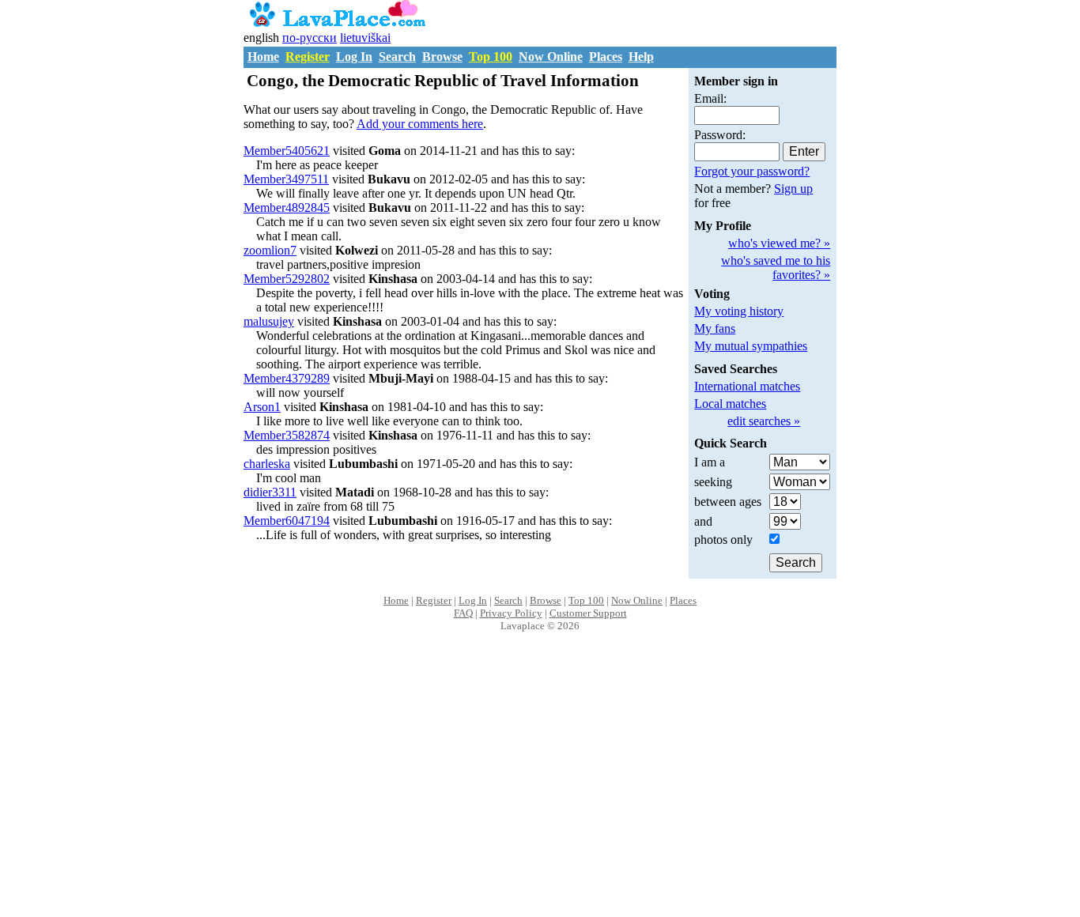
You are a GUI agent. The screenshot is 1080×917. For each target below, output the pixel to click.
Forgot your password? (752, 171)
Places (605, 56)
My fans (714, 328)
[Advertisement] (540, 791)
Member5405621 (287, 150)
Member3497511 (286, 179)
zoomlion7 (270, 250)
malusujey (269, 321)
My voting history (739, 311)
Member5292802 (287, 278)
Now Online (551, 56)
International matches (747, 386)
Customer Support (588, 613)
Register (307, 56)
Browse (442, 56)
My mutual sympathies (750, 346)
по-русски (309, 37)
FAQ (463, 613)
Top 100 (490, 56)
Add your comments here (420, 123)
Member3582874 (287, 435)
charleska (267, 463)
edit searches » (763, 421)
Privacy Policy (511, 613)
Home (263, 56)
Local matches (730, 403)
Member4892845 (287, 207)
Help (641, 56)
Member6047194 (287, 520)
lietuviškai (365, 37)
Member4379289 (287, 378)
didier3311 (270, 492)
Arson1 (262, 406)
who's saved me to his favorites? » (775, 267)
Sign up (793, 188)
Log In (354, 56)
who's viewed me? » (779, 243)
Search (397, 56)
